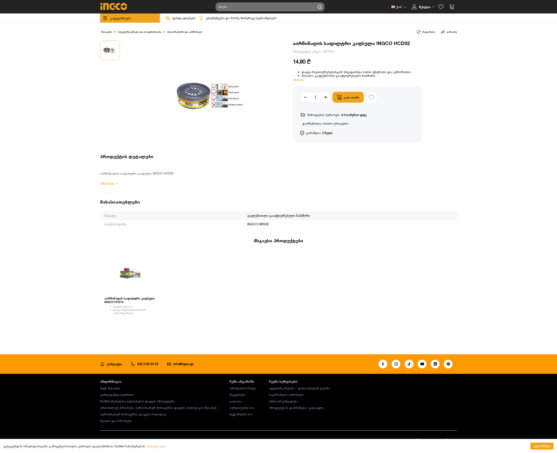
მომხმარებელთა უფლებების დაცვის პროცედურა (137, 401)
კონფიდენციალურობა (117, 394)
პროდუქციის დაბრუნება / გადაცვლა (296, 408)
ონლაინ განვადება (283, 401)
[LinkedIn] (435, 364)
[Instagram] (396, 364)
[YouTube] (422, 364)
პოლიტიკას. (156, 446)
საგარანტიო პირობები (286, 394)
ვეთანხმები (542, 446)
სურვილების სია (242, 408)
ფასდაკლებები (184, 18)
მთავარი (106, 31)
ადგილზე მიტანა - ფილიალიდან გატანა (299, 388)
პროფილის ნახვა (243, 388)
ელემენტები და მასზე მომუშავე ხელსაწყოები (241, 18)
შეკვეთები (238, 394)
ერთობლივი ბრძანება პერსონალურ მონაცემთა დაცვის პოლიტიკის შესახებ (158, 408)
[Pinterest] (448, 364)
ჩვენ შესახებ (110, 388)
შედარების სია (241, 414)
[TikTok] (409, 364)
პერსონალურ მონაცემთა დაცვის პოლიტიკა (133, 414)
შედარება (428, 31)
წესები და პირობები (116, 421)
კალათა (236, 401)
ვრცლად (298, 79)
